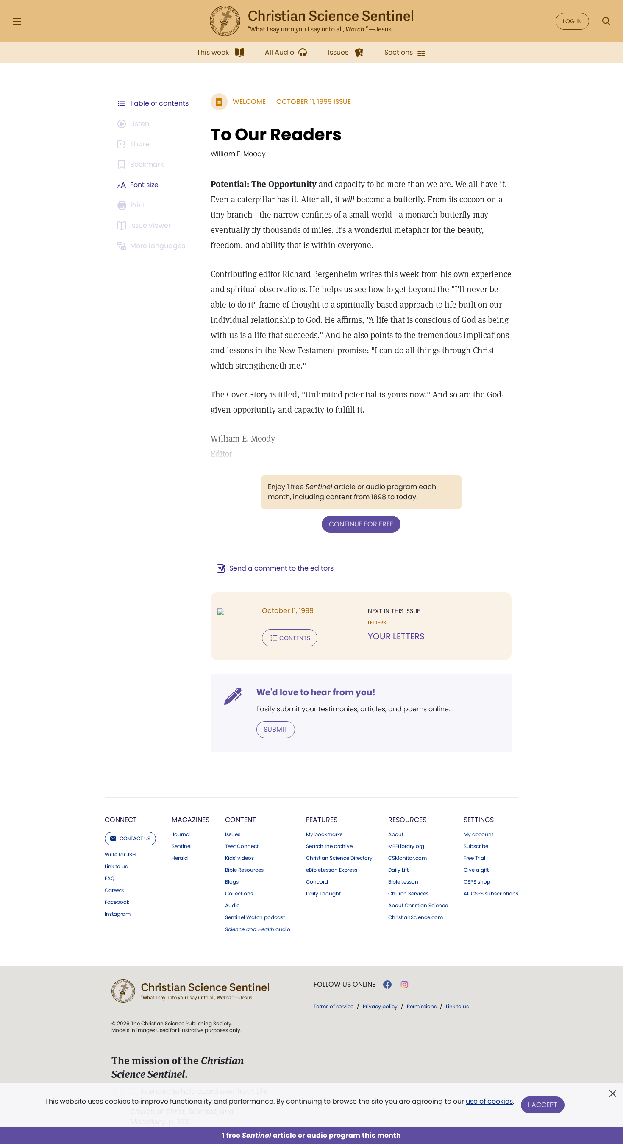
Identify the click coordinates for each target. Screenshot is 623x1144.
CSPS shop (477, 881)
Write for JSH (120, 854)
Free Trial (474, 858)
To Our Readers (276, 134)
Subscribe (476, 846)
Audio (232, 905)
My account (478, 834)
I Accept (542, 1105)
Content (240, 820)
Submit (276, 729)
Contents (294, 638)
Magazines (190, 820)
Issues (232, 834)
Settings (479, 820)
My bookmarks (324, 834)
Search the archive (329, 846)
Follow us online (344, 984)
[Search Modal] (606, 21)
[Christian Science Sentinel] (311, 21)
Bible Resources (244, 870)
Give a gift (476, 870)
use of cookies (489, 1101)
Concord (317, 881)
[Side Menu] (17, 21)
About (395, 834)
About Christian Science (418, 905)
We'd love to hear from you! (315, 692)
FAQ (109, 878)
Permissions (422, 1006)
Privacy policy (380, 1006)
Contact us (135, 838)
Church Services (408, 893)
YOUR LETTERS (396, 636)
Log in (572, 21)
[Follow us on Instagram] (404, 984)
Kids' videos (239, 858)
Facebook (117, 902)
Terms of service (333, 1006)
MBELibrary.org (406, 846)
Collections (239, 893)
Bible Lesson (403, 881)
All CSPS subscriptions (491, 893)
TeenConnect (242, 846)
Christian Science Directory (339, 858)
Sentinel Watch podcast (255, 917)
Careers (114, 890)
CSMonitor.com (407, 858)
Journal (181, 834)
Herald (180, 858)
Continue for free (361, 524)
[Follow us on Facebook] (387, 984)
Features (321, 820)
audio (257, 929)
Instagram (118, 914)
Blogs (232, 881)
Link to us (116, 866)
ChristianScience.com (415, 917)
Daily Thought (323, 893)
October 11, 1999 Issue (313, 101)
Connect (121, 820)
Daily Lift (398, 870)
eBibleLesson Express (331, 870)
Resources (407, 820)
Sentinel (182, 846)
